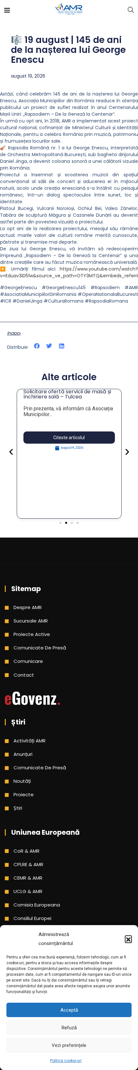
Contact (23, 675)
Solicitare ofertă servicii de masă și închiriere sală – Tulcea (67, 394)
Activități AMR (29, 740)
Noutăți (22, 781)
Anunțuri (22, 754)
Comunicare (28, 661)
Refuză (69, 1028)
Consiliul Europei (32, 918)
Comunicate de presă (39, 647)
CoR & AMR (26, 851)
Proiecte (23, 794)
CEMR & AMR (27, 877)
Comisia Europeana (36, 904)
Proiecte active (31, 634)
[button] (128, 939)
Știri (17, 808)
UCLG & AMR (27, 891)
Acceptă (69, 1010)
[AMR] (69, 9)
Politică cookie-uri (66, 1060)
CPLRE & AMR (28, 864)
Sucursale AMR (30, 620)
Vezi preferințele (69, 1045)
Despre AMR (27, 607)
